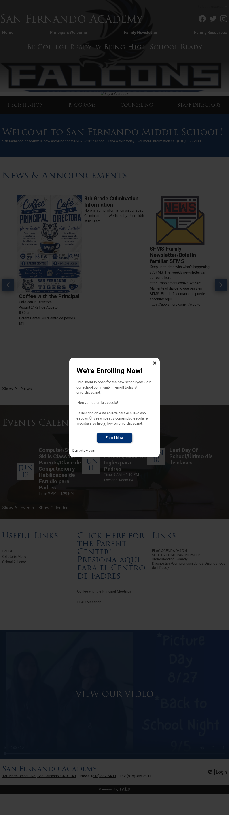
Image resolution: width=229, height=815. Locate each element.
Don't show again (84, 450)
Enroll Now (114, 438)
